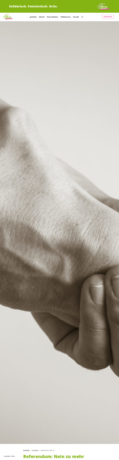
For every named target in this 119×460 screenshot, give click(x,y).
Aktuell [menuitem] (41, 17)
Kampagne (35, 450)
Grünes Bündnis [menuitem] (52, 17)
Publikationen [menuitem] (66, 17)
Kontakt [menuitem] (76, 17)
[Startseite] (103, 6)
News (13, 456)
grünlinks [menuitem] (33, 17)
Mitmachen (108, 17)
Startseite (26, 450)
